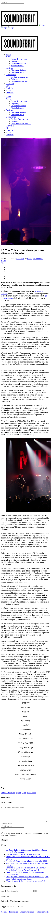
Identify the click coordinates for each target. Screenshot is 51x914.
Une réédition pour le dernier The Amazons (23, 854)
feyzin (18, 793)
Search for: (5, 891)
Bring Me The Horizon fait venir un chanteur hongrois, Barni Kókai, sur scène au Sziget (27, 878)
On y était (20, 259)
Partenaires (13, 912)
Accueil (4, 912)
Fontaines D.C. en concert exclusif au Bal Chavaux (26, 868)
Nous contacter (43, 912)
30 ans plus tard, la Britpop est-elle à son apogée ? (25, 881)
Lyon (24, 793)
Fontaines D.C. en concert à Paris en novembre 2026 (26, 861)
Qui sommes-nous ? (27, 912)
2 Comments (38, 259)
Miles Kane (31, 793)
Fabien (29, 259)
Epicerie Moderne (8, 793)
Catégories (5, 901)
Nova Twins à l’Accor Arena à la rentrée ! (22, 870)
